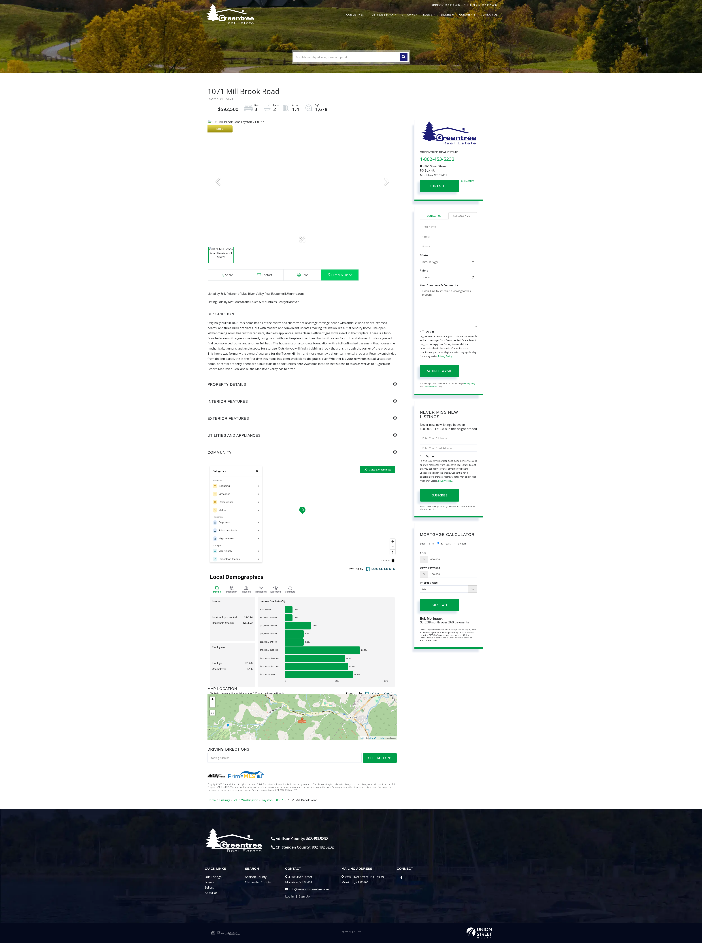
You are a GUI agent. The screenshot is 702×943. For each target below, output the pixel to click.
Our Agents (467, 181)
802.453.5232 (453, 5)
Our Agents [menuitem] (467, 14)
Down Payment (430, 568)
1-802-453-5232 (437, 159)
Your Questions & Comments (439, 285)
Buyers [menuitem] (428, 14)
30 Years (446, 543)
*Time (424, 270)
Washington (249, 800)
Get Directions (379, 758)
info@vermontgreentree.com (309, 889)
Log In (289, 896)
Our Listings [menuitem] (355, 14)
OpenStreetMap (377, 738)
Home (211, 800)
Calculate (439, 605)
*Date (424, 255)
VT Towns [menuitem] (408, 14)
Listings (224, 800)
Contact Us (439, 186)
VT (236, 800)
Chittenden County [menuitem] (258, 882)
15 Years (461, 543)
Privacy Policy (445, 356)
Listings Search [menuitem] (383, 14)
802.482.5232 (489, 5)
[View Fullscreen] (212, 713)
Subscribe (439, 495)
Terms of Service (430, 386)
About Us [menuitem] (211, 893)
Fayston (267, 800)
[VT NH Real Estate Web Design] (445, 932)
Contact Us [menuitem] (489, 14)
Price (423, 553)
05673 (280, 800)
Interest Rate (429, 582)
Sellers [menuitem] (446, 14)
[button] (403, 57)
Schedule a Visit (462, 215)
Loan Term (427, 543)
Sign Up (304, 896)
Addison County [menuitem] (256, 877)
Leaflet (362, 738)
